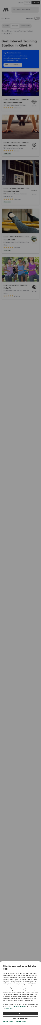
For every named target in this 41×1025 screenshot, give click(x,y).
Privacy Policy (9, 1008)
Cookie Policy (21, 1021)
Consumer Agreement (19, 1006)
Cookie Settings (21, 1018)
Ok (20, 1013)
